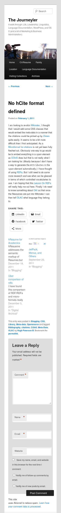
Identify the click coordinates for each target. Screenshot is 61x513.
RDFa (19, 172)
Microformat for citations (20, 147)
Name (20, 417)
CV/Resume (25, 62)
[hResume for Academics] (18, 255)
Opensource (33, 324)
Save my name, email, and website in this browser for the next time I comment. (30, 464)
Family (39, 62)
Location (13, 69)
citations (26, 327)
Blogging (35, 321)
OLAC (20, 197)
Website (19, 450)
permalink (13, 333)
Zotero (46, 136)
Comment (20, 374)
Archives (36, 75)
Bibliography (14, 327)
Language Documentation (34, 69)
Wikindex (35, 125)
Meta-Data (43, 327)
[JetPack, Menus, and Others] (37, 242)
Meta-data (21, 324)
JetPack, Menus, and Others (35, 253)
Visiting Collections (18, 75)
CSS (42, 321)
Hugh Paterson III (25, 330)
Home (12, 62)
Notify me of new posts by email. (31, 486)
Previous (13, 86)
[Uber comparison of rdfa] (18, 294)
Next (49, 86)
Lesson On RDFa (42, 183)
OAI (35, 190)
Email (20, 434)
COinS (14, 157)
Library (11, 324)
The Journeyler (22, 20)
